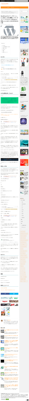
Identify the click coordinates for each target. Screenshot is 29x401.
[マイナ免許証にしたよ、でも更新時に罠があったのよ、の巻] (22, 178)
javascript (22, 248)
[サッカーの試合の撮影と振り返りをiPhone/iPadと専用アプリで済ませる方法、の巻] (22, 183)
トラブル (22, 274)
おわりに (3, 49)
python (24, 259)
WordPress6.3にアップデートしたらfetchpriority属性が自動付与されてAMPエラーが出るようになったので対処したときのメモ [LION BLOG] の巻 (11, 378)
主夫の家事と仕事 (24, 225)
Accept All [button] (7, 399)
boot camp (26, 233)
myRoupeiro (22, 255)
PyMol (22, 213)
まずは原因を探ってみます (6, 46)
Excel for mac (24, 242)
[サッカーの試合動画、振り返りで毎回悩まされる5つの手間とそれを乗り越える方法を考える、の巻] (22, 173)
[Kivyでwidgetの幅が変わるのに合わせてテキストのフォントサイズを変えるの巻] (2, 361)
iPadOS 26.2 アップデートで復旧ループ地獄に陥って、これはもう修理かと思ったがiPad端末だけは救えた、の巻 (11, 386)
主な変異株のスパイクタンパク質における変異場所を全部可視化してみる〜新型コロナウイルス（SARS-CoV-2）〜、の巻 (11, 341)
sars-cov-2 (22, 261)
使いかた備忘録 (8, 24)
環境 (3, 50)
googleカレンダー (25, 244)
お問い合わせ (12, 7)
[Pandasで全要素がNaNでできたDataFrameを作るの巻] (2, 331)
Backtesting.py (22, 233)
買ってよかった (23, 227)
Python (23, 215)
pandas (22, 209)
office (21, 257)
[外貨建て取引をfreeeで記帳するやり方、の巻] (2, 374)
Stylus (25, 261)
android (24, 231)
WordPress (5, 24)
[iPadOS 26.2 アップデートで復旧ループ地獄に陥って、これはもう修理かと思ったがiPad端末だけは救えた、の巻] (2, 386)
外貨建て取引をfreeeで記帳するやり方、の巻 (10, 372)
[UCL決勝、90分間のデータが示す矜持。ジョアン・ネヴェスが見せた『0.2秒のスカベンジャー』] (22, 192)
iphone (25, 246)
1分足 (21, 231)
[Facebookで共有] (5, 294)
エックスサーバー (23, 270)
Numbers (26, 255)
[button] (27, 400)
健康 (21, 219)
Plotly (22, 211)
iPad (23, 246)
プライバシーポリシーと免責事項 (5, 7)
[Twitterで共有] (14, 294)
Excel (21, 242)
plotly (26, 257)
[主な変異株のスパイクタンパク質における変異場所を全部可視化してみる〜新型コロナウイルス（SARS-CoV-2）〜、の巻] (2, 341)
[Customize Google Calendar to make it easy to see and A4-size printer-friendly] (2, 355)
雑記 (21, 223)
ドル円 (24, 274)
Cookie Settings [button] (3, 399)
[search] (27, 0)
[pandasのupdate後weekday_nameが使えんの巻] (2, 337)
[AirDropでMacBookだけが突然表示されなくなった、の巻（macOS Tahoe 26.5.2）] (22, 187)
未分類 (22, 221)
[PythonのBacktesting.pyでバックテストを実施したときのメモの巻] (2, 349)
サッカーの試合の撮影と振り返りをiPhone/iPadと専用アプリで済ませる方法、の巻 (26, 183)
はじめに (3, 45)
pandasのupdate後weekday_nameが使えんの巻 (11, 335)
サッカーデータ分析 (23, 272)
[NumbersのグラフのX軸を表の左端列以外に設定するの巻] (2, 367)
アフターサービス (23, 268)
